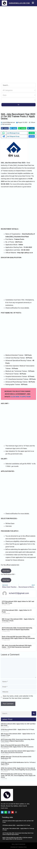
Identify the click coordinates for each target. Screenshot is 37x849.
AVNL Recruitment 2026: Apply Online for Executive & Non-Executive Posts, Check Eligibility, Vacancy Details (18, 769)
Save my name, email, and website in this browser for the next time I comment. (18, 697)
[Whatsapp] (5, 812)
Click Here (6, 571)
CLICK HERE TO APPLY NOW (21, 397)
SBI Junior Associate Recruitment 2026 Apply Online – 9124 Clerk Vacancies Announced (17, 646)
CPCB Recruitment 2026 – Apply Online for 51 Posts (17, 729)
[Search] (34, 713)
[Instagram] (16, 812)
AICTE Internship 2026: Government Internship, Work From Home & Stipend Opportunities (17, 628)
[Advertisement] (18, 25)
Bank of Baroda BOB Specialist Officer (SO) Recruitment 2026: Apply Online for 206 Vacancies (18, 637)
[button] (5, 128)
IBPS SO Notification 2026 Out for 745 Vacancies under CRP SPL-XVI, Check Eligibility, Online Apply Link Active (18, 775)
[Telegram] (2, 812)
